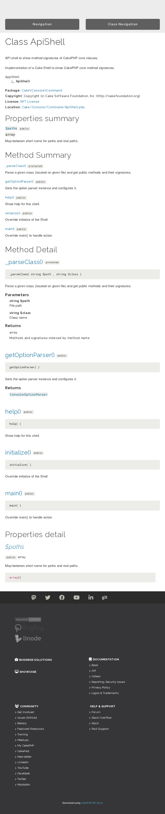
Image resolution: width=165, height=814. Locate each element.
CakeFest (23, 751)
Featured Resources (30, 728)
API (94, 670)
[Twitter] (34, 598)
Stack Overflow (102, 717)
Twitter (21, 779)
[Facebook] (62, 598)
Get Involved (25, 712)
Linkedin (23, 762)
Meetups (23, 740)
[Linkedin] (91, 598)
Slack (95, 723)
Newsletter (24, 756)
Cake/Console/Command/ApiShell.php (53, 107)
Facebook (23, 773)
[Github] (105, 598)
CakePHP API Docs (92, 802)
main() (10, 229)
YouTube (23, 767)
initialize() (12, 213)
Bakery (22, 723)
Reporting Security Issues (108, 681)
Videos (96, 676)
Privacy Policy (101, 687)
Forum (96, 712)
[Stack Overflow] (131, 598)
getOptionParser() (19, 181)
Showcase (28, 671)
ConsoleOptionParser (28, 394)
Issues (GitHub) (27, 717)
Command (54, 90)
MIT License (30, 101)
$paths (11, 128)
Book (95, 665)
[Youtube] (77, 598)
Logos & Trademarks (105, 693)
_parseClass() (15, 166)
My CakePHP (25, 745)
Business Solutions (35, 659)
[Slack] (119, 598)
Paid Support (100, 728)
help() (9, 197)
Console (37, 90)
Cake (25, 90)
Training (22, 734)
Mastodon (23, 784)
